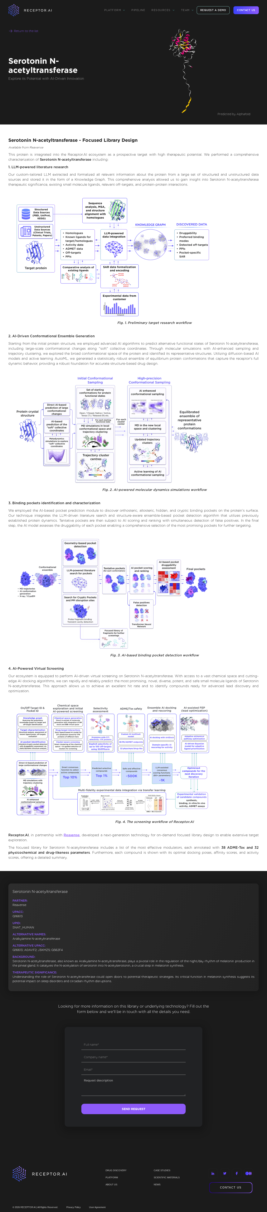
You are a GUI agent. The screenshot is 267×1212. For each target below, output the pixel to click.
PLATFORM (112, 1177)
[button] (114, 10)
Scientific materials (167, 1177)
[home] (35, 10)
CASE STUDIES (162, 1170)
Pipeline (138, 10)
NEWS (157, 1184)
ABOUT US (111, 1184)
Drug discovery (116, 1170)
